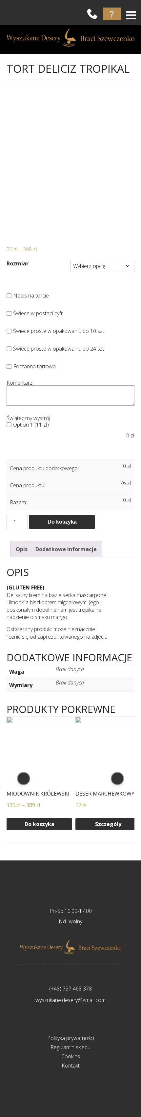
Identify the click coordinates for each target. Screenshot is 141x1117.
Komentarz (19, 382)
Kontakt (71, 1065)
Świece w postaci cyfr (38, 313)
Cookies (70, 1056)
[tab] (21, 549)
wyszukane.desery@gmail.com (70, 1000)
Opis (22, 549)
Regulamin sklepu (70, 1047)
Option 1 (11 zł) (31, 424)
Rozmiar (18, 263)
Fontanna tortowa (34, 366)
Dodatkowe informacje (66, 549)
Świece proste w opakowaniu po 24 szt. (59, 348)
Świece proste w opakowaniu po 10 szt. (59, 331)
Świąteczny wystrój (28, 418)
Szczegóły (108, 824)
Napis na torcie (31, 295)
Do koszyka (62, 522)
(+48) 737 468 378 (70, 988)
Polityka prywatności (70, 1038)
